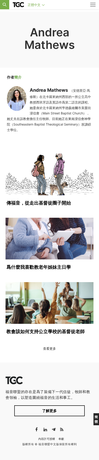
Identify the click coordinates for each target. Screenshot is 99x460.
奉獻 (61, 439)
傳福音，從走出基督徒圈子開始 (38, 202)
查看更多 (49, 348)
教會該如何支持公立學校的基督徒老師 (45, 331)
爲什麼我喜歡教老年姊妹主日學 (38, 267)
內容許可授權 (46, 439)
